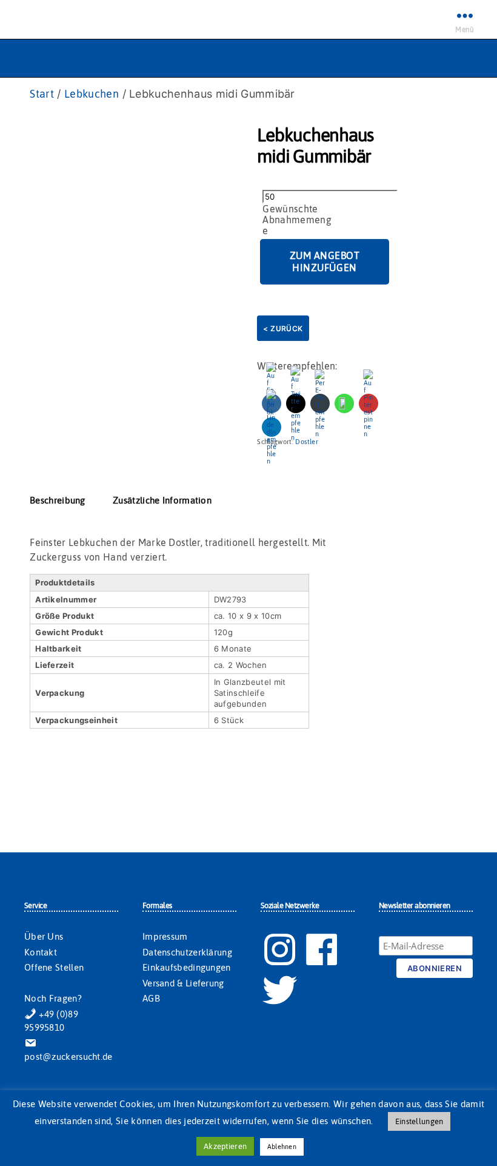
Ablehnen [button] (281, 1146)
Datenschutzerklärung (187, 952)
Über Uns (43, 936)
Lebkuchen (91, 93)
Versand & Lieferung (183, 983)
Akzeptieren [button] (225, 1146)
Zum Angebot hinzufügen (325, 261)
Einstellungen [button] (419, 1121)
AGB (151, 998)
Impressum (165, 936)
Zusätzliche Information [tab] (162, 500)
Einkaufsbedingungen (186, 967)
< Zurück (282, 328)
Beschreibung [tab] (57, 500)
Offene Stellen (54, 967)
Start (42, 93)
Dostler (306, 441)
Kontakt (40, 952)
